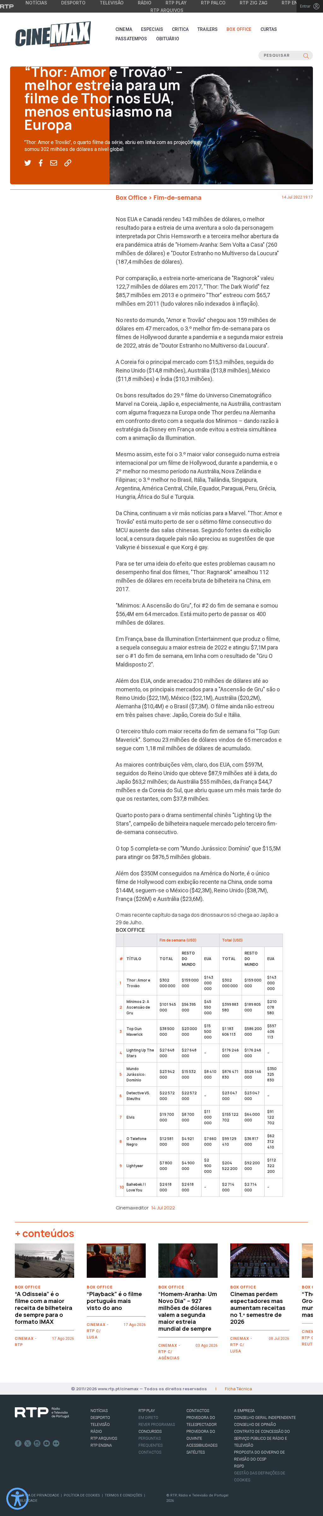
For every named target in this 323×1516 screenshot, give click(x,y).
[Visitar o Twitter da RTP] (27, 1443)
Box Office (238, 29)
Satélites (195, 1452)
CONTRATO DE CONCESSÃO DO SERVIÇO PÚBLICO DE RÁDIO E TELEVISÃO (262, 1438)
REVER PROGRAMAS (156, 1424)
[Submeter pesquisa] (306, 55)
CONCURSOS (150, 1431)
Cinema (123, 29)
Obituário (167, 38)
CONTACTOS (197, 1411)
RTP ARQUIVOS (104, 1438)
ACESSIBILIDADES (201, 1445)
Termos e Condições (123, 1495)
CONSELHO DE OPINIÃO (255, 1424)
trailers (207, 29)
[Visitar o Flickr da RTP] (56, 1443)
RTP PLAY (146, 1411)
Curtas (269, 29)
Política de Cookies (82, 1495)
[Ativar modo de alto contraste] (17, 1499)
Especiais (152, 29)
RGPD (239, 1466)
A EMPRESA (244, 1411)
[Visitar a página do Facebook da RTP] (18, 1443)
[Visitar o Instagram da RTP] (37, 1443)
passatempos (131, 38)
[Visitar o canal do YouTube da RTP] (46, 1443)
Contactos (149, 1452)
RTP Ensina (101, 1445)
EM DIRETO (148, 1417)
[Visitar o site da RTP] (7, 6)
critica (180, 29)
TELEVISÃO (100, 1424)
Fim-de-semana (42, 57)
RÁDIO (96, 1431)
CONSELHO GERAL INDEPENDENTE (265, 1417)
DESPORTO (100, 1417)
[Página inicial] (53, 34)
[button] (31, 163)
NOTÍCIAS (99, 1411)
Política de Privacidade (37, 1495)
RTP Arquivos (166, 10)
